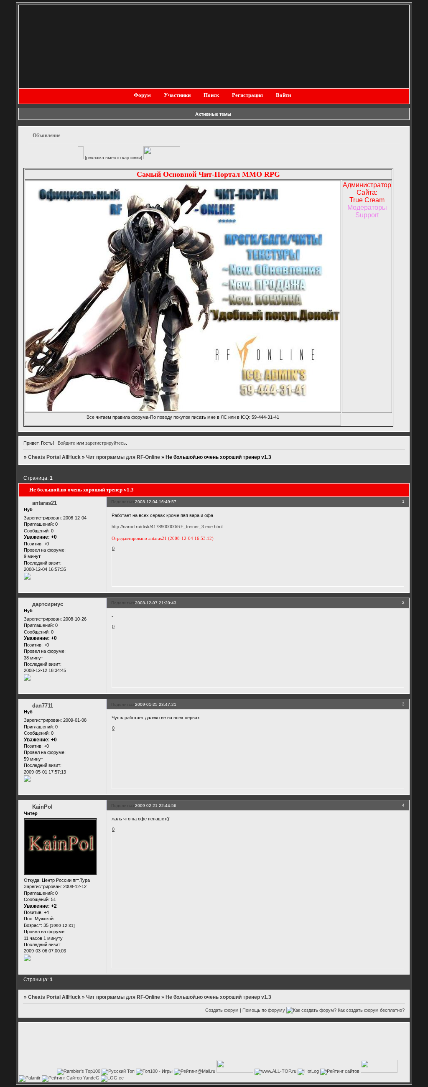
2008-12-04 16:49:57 (155, 501)
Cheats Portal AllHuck (54, 457)
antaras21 (44, 503)
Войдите (66, 442)
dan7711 (42, 706)
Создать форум (222, 1010)
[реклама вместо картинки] (88, 157)
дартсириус (47, 604)
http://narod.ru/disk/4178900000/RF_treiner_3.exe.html (167, 526)
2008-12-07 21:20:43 (155, 603)
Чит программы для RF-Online (123, 457)
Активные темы (213, 114)
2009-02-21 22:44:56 (155, 805)
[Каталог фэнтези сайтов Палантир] (30, 1077)
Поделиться (123, 501)
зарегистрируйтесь (105, 442)
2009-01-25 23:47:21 (155, 704)
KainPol (42, 807)
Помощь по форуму (263, 1010)
